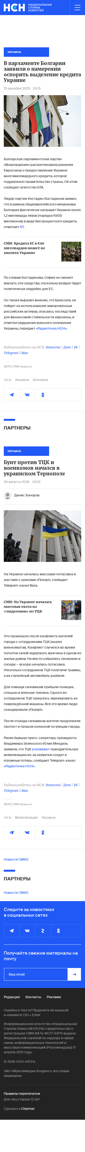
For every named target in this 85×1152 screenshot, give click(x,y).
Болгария (40, 380)
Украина (22, 380)
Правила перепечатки (22, 1093)
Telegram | (12, 353)
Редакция (12, 997)
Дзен (67, 347)
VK (76, 347)
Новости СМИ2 (16, 859)
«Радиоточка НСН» (51, 328)
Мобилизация (26, 817)
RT (22, 227)
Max (24, 353)
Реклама (54, 997)
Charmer (28, 1109)
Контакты (33, 997)
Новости (53, 347)
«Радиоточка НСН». (19, 766)
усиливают (41, 749)
